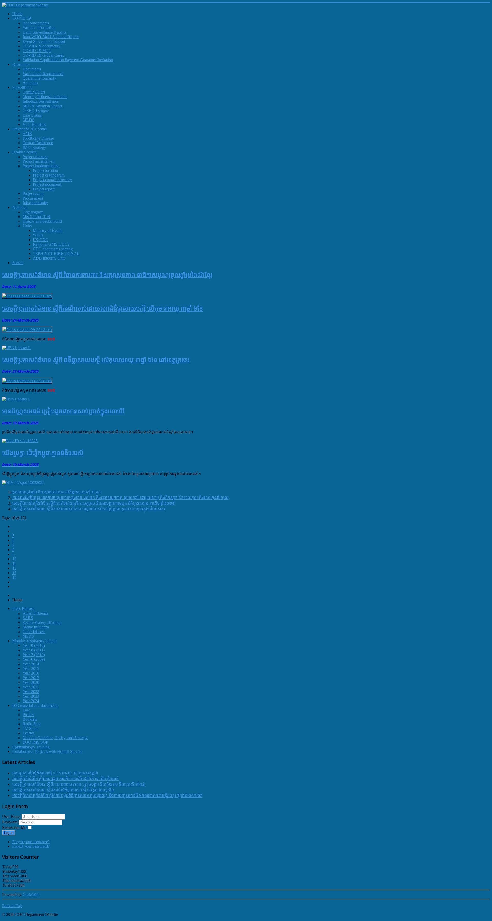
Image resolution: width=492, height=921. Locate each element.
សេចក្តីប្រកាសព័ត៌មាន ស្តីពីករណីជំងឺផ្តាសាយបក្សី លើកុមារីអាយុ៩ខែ (63, 790)
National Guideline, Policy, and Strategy (55, 738)
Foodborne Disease (38, 138)
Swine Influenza (36, 627)
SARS (28, 618)
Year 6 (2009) (34, 659)
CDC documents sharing (53, 249)
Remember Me (14, 827)
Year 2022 (31, 691)
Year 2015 (31, 668)
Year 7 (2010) (34, 655)
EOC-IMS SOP (35, 742)
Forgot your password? (31, 846)
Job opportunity (35, 203)
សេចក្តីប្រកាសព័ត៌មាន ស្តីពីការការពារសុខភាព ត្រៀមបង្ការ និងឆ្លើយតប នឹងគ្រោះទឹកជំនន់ (78, 784)
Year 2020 (31, 682)
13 (14, 573)
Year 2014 (31, 664)
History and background (42, 221)
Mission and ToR (36, 216)
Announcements (36, 23)
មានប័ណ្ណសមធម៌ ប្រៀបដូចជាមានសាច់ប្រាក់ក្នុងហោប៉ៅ (63, 411)
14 (14, 577)
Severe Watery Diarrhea (42, 622)
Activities (30, 83)
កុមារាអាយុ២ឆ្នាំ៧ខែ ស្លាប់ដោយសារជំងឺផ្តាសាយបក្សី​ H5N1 (57, 492)
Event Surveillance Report (44, 41)
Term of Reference (38, 143)
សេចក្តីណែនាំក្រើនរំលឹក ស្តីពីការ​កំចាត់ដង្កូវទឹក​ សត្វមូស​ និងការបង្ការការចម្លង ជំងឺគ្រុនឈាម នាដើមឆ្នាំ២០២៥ (93, 503)
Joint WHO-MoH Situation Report (51, 37)
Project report (44, 189)
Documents (32, 69)
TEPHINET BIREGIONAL (56, 253)
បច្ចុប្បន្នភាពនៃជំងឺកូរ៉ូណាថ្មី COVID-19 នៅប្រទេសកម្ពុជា (55, 773)
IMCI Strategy (34, 147)
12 (14, 568)
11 (14, 563)
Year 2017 (31, 678)
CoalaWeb (31, 894)
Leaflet (28, 733)
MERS (28, 636)
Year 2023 (31, 696)
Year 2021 (31, 687)
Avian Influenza (35, 613)
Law (26, 710)
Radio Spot (32, 724)
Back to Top (12, 906)
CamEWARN (34, 92)
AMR (27, 133)
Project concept (35, 156)
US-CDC (40, 239)
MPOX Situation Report (42, 106)
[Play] (23, 482)
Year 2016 (31, 673)
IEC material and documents (35, 705)
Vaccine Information (39, 27)
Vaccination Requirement (43, 73)
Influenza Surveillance (41, 101)
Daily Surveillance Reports (44, 32)
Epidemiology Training (31, 747)
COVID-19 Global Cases (43, 55)
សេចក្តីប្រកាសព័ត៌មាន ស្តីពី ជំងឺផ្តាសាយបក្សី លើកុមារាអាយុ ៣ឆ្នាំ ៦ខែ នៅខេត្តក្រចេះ (95, 359)
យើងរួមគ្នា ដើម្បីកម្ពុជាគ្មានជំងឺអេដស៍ (42, 452)
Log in (8, 833)
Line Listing (32, 115)
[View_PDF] (27, 295)
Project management (39, 161)
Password (10, 822)
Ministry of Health (48, 230)
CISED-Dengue (36, 110)
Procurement (33, 198)
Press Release (23, 608)
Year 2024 (31, 701)
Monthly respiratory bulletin (34, 641)
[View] (16, 348)
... (13, 554)
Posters (28, 714)
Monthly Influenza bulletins (45, 97)
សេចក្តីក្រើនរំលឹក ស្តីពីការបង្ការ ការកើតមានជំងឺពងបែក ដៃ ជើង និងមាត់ (65, 779)
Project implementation (41, 166)
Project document (47, 184)
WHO (38, 235)
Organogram (33, 212)
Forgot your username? (31, 842)
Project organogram (49, 175)
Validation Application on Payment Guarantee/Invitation (68, 60)
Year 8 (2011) (34, 650)
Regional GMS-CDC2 (51, 244)
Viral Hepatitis (34, 124)
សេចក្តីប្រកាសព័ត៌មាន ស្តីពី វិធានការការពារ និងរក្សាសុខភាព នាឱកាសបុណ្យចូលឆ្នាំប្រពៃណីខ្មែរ (107, 274)
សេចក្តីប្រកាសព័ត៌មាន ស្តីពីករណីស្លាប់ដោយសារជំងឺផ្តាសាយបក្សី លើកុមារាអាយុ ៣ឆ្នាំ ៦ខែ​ (102, 308)
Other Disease (34, 631)
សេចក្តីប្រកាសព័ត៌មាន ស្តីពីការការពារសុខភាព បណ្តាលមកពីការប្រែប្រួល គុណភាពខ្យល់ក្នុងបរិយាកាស (88, 509)
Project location (45, 170)
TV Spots (30, 728)
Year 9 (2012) (34, 645)
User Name (11, 816)
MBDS (28, 120)
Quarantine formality (39, 78)
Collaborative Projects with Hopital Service (47, 751)
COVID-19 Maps (37, 50)
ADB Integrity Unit (49, 258)
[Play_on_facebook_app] (20, 441)
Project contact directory (52, 180)
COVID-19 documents (41, 46)
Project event (33, 193)
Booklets (30, 719)
